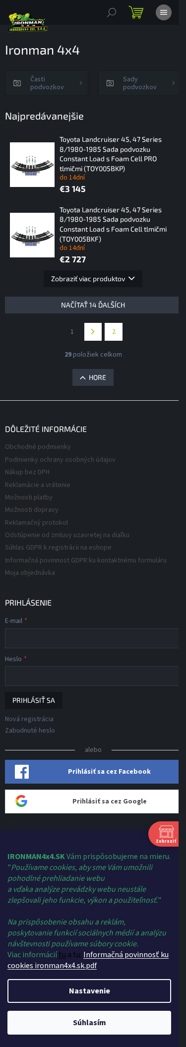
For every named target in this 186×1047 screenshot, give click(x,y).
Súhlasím (89, 1022)
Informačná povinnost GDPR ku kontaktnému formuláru (86, 560)
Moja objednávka (30, 573)
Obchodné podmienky (38, 447)
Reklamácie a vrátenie (37, 485)
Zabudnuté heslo (30, 731)
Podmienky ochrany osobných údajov (60, 460)
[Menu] (164, 12)
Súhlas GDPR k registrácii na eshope (58, 548)
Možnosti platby (29, 497)
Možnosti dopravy (32, 510)
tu (62, 954)
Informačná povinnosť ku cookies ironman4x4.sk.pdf (88, 960)
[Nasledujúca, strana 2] (93, 332)
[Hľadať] (112, 12)
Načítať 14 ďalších (93, 305)
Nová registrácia (29, 719)
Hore (97, 377)
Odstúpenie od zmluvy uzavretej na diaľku (67, 535)
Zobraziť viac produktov (88, 278)
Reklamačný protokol (36, 523)
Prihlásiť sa (33, 700)
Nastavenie (89, 990)
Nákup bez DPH (27, 472)
